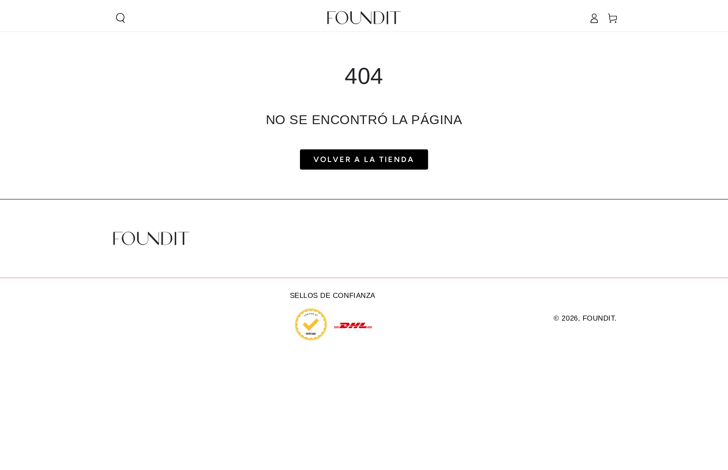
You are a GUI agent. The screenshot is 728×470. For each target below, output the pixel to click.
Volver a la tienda (364, 159)
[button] (120, 18)
